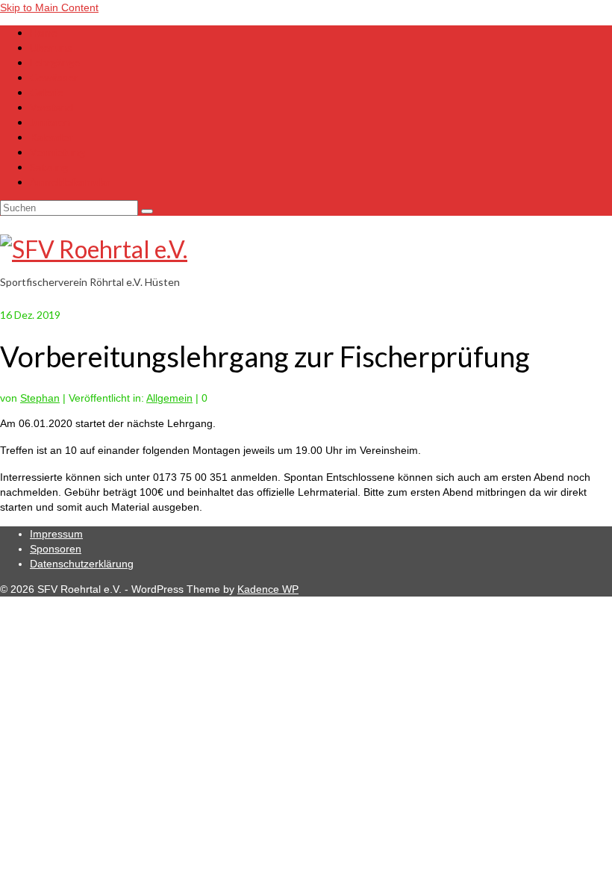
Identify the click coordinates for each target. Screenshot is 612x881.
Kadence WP (268, 589)
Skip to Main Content (49, 7)
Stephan (40, 398)
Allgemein (169, 398)
